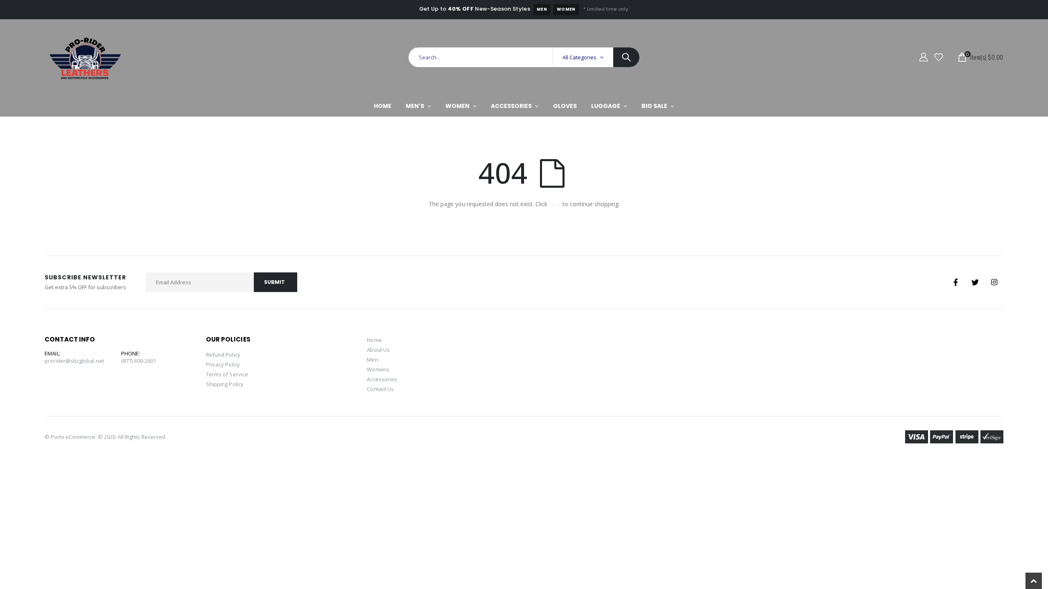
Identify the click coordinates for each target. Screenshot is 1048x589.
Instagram (994, 282)
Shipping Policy (225, 384)
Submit (274, 282)
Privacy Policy (223, 364)
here (555, 204)
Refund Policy (223, 354)
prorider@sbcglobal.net (74, 360)
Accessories (382, 379)
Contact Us (380, 389)
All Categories (579, 57)
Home (374, 340)
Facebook (956, 282)
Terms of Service (227, 374)
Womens (378, 369)
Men (542, 9)
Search (626, 57)
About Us (378, 349)
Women (566, 9)
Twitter (975, 282)
